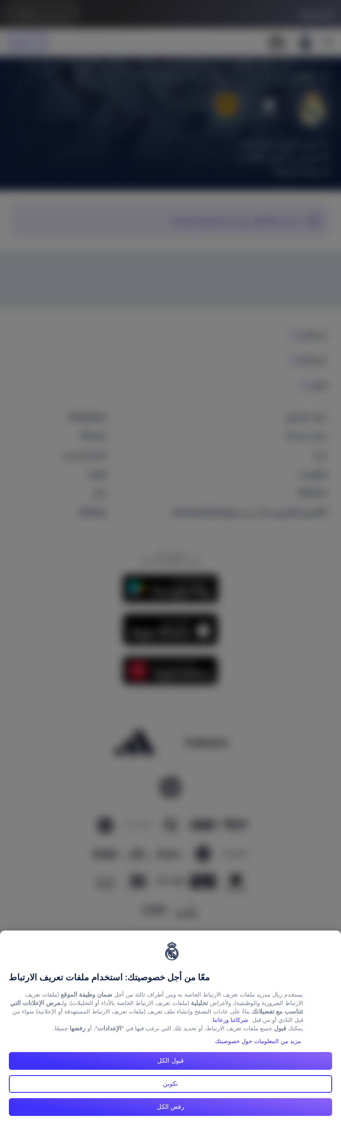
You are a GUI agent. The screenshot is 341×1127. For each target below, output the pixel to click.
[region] (170, 1029)
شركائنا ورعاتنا (230, 1020)
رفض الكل (171, 1106)
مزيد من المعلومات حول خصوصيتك (258, 1041)
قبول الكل (170, 1060)
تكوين (170, 1083)
